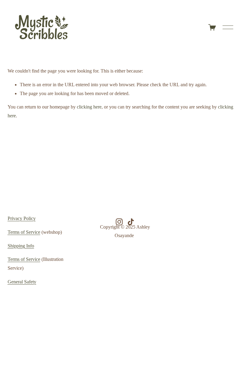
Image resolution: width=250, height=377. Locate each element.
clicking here (89, 106)
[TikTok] (130, 222)
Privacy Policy (22, 218)
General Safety (22, 281)
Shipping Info (21, 245)
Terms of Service (24, 232)
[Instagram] (119, 222)
